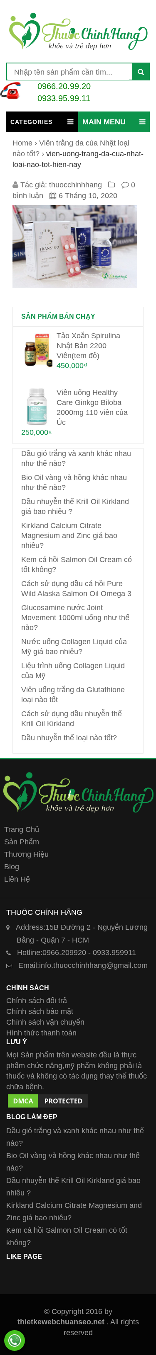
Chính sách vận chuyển (45, 1022)
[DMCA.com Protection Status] (47, 1097)
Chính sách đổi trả (36, 1000)
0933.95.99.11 (63, 98)
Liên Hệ (17, 879)
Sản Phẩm (21, 842)
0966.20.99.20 (64, 86)
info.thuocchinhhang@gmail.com (83, 965)
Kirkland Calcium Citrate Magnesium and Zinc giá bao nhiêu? (69, 535)
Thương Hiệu (26, 854)
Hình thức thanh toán (41, 1033)
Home (22, 143)
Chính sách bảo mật (39, 1011)
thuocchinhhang (75, 185)
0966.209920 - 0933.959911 (76, 952)
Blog (11, 867)
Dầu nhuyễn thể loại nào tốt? (69, 738)
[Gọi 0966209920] (14, 1340)
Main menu (104, 122)
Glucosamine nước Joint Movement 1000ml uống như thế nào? (75, 618)
